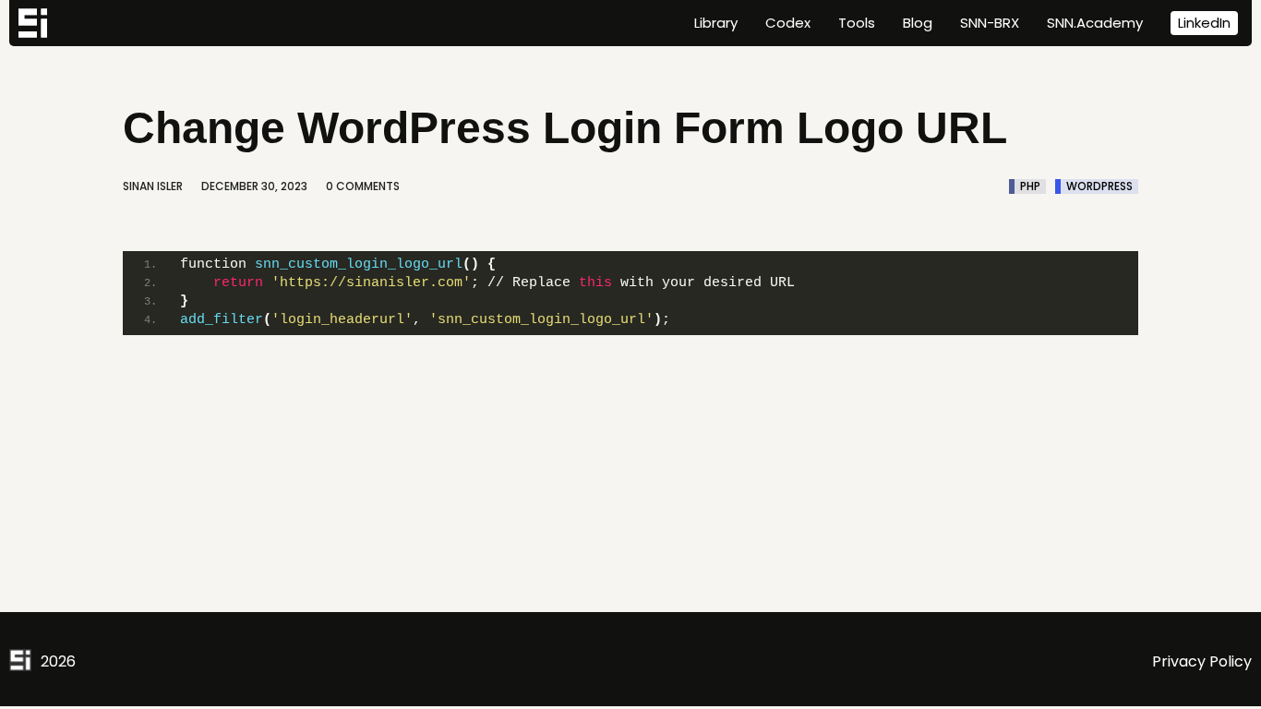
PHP (1030, 186)
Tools (856, 22)
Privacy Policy (1202, 661)
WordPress (1099, 186)
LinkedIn (1204, 22)
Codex (788, 22)
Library (716, 22)
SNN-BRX (989, 22)
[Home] (32, 23)
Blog (917, 22)
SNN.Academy (1095, 22)
